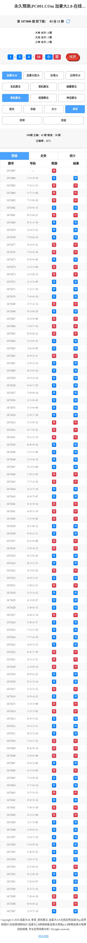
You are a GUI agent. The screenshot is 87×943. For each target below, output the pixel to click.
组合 (11, 109)
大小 (54, 109)
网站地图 (43, 936)
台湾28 (54, 75)
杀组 (32, 109)
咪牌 (72, 57)
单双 (75, 109)
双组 (63, 120)
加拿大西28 (33, 75)
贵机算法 (15, 97)
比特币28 (75, 75)
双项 (22, 120)
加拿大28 (12, 75)
